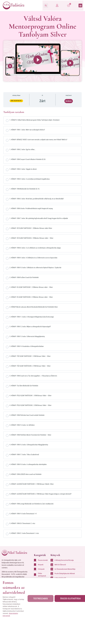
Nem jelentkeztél (16, 100)
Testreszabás (40, 598)
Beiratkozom (69, 101)
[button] (46, 5)
